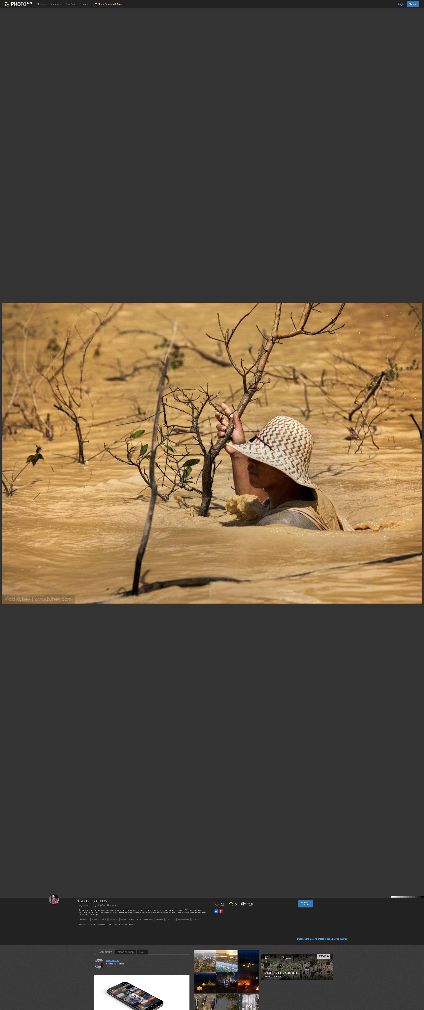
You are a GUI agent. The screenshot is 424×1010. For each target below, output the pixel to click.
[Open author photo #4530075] (205, 1004)
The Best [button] (71, 4)
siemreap (159, 919)
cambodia (170, 919)
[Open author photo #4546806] (248, 983)
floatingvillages (183, 919)
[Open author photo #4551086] (227, 983)
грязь (131, 919)
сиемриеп (148, 919)
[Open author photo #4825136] (248, 961)
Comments (105, 952)
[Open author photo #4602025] (205, 983)
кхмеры (103, 919)
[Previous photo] (3, 439)
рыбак (123, 919)
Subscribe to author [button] (305, 904)
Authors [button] (55, 4)
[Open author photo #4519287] (227, 1004)
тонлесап (113, 919)
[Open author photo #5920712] (205, 961)
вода (139, 919)
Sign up (413, 4)
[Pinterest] (221, 911)
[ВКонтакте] (216, 911)
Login (401, 4)
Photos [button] (41, 4)
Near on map (126, 952)
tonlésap (196, 919)
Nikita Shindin (112, 960)
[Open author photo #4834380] (227, 961)
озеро (94, 919)
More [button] (85, 4)
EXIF (142, 952)
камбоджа (84, 919)
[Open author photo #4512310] (248, 1004)
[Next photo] (421, 439)
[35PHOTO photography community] (18, 4)
